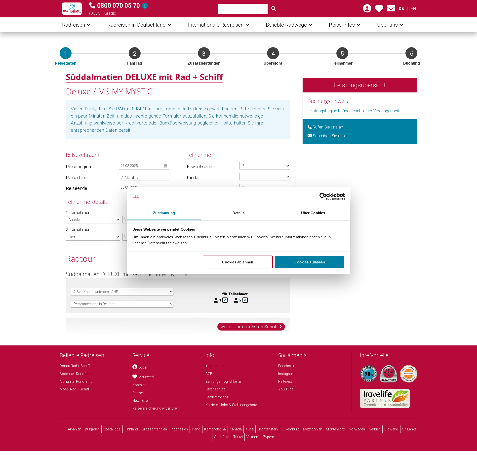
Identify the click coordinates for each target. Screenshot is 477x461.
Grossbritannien (154, 429)
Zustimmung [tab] (164, 213)
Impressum (214, 366)
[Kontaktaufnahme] (391, 10)
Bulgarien (92, 429)
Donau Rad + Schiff (75, 366)
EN (413, 8)
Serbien (375, 429)
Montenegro (335, 429)
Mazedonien (312, 429)
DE (401, 8)
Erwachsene (199, 166)
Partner (138, 393)
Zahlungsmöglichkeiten (223, 381)
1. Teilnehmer (77, 212)
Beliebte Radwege (286, 25)
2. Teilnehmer (77, 229)
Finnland (131, 429)
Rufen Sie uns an (327, 127)
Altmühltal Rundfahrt (76, 381)
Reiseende (76, 188)
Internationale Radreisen (216, 25)
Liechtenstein (267, 429)
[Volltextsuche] (274, 9)
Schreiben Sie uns (328, 135)
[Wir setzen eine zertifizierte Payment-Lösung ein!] (408, 374)
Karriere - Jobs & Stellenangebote (231, 405)
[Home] (72, 8)
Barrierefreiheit (216, 397)
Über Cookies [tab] (313, 213)
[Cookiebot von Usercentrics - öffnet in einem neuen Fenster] (323, 196)
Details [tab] (239, 213)
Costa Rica (111, 429)
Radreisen (73, 25)
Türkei (238, 437)
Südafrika (221, 437)
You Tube (285, 389)
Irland (196, 429)
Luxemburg (290, 429)
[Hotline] (145, 6)
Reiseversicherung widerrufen (155, 408)
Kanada (236, 429)
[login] (367, 10)
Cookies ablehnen (237, 262)
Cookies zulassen (309, 262)
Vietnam (252, 437)
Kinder (193, 177)
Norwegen (357, 429)
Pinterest (285, 381)
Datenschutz (215, 389)
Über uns (387, 25)
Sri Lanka (409, 429)
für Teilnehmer (235, 294)
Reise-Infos (342, 25)
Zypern (268, 437)
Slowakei (391, 429)
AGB (208, 374)
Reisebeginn (78, 166)
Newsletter (140, 401)
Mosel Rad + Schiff (74, 389)
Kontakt (138, 385)
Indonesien (179, 429)
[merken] (379, 10)
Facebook (286, 366)
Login (142, 367)
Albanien (74, 429)
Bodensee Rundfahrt (76, 374)
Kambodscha (215, 429)
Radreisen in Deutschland (136, 25)
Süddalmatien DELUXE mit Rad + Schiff (144, 77)
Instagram (286, 374)
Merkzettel (146, 377)
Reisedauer (77, 177)
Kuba (249, 429)
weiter (249, 327)
